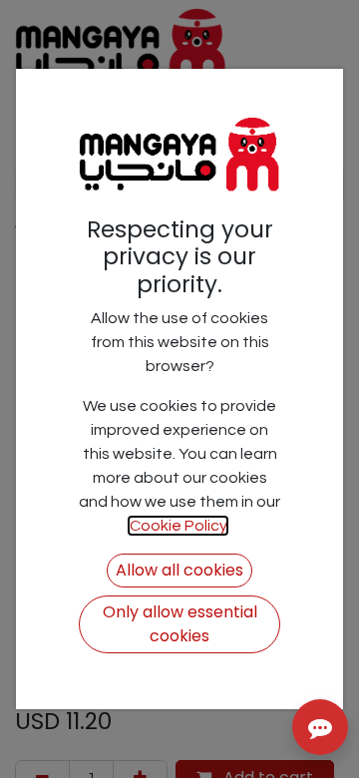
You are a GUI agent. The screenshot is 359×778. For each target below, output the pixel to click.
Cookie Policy (178, 526)
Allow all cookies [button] (179, 570)
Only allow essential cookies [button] (180, 623)
